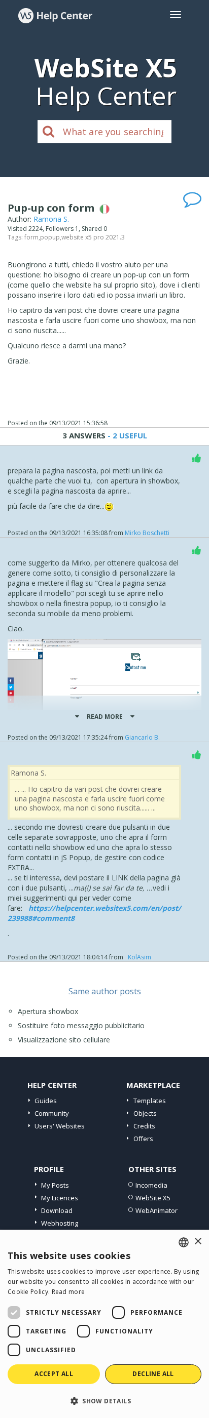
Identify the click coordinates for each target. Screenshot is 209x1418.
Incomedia (151, 1185)
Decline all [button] (152, 1373)
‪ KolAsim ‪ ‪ (139, 957)
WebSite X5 (152, 1197)
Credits (144, 1125)
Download (57, 1210)
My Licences (59, 1197)
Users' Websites (59, 1125)
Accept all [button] (53, 1373)
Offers (143, 1138)
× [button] (197, 1241)
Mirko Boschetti (147, 533)
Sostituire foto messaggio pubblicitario (81, 1025)
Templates (149, 1100)
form (31, 237)
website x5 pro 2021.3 (93, 237)
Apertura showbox (48, 1011)
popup (50, 237)
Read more (68, 1291)
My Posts (55, 1185)
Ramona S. (51, 219)
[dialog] (104, 1324)
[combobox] (184, 1242)
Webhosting (59, 1223)
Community (51, 1113)
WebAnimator (156, 1210)
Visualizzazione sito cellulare (64, 1039)
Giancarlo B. (142, 737)
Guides (45, 1100)
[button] (104, 1400)
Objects (145, 1113)
